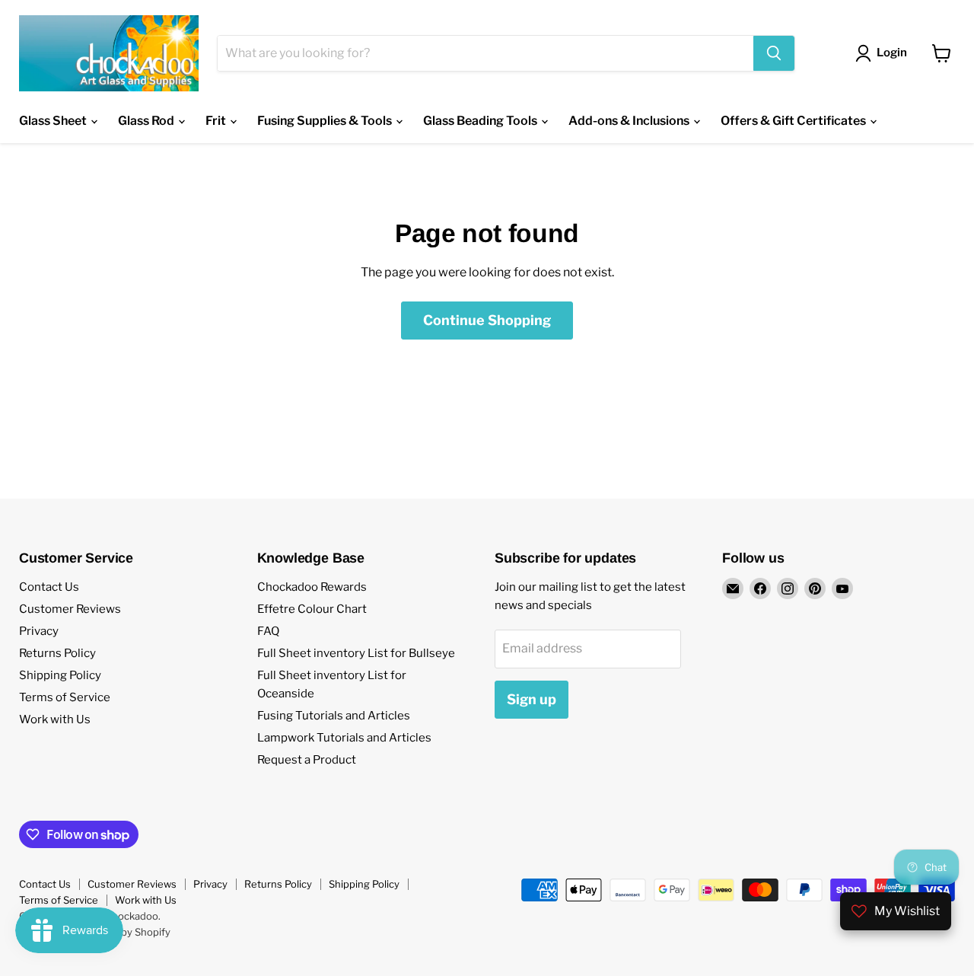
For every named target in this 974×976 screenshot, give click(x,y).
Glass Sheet (54, 120)
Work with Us (55, 719)
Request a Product (306, 760)
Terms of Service (64, 697)
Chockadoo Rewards (312, 587)
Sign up (531, 699)
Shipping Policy (60, 675)
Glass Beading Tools (481, 120)
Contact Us (49, 587)
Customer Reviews (70, 609)
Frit (216, 120)
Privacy (39, 631)
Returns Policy (57, 653)
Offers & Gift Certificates (794, 120)
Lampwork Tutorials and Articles (344, 738)
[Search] (773, 53)
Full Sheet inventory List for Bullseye (356, 653)
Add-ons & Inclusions (630, 120)
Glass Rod (147, 120)
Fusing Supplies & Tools (325, 120)
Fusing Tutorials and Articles (333, 715)
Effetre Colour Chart (312, 609)
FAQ (268, 631)
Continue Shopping (487, 320)
